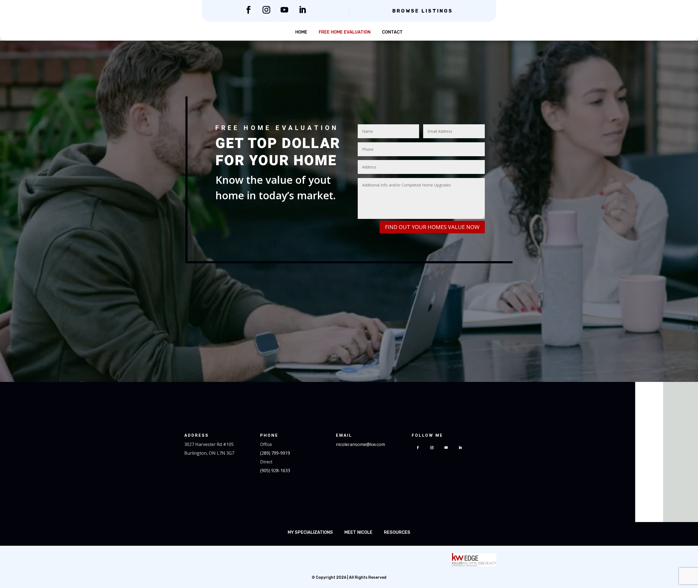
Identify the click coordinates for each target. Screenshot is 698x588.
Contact (392, 32)
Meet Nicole (358, 532)
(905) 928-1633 (275, 471)
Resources (397, 532)
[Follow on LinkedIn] (302, 9)
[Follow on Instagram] (266, 9)
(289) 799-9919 (275, 453)
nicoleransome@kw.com (360, 444)
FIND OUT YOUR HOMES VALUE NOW (432, 227)
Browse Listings (422, 11)
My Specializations (310, 532)
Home (301, 32)
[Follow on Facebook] (248, 9)
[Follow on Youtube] (284, 9)
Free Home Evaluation (345, 32)
